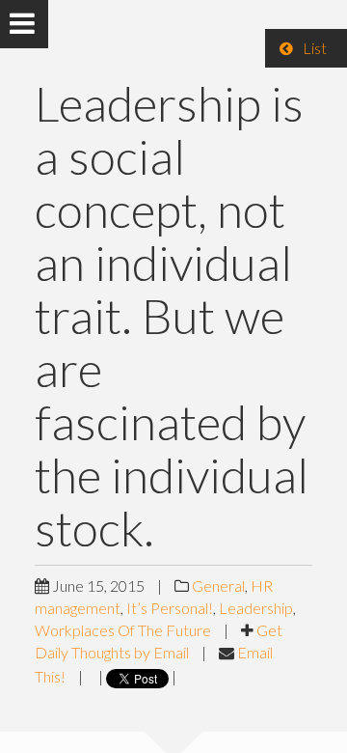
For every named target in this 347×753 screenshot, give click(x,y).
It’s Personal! (169, 608)
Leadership (256, 608)
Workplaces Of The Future (123, 630)
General (218, 585)
